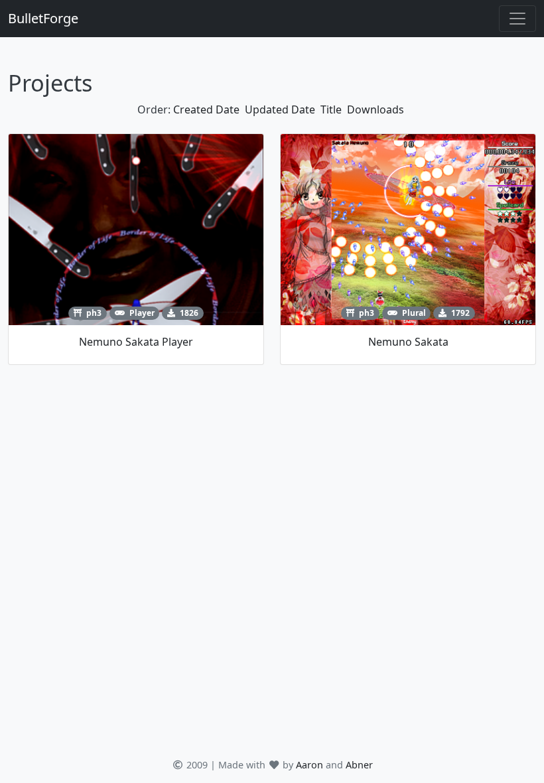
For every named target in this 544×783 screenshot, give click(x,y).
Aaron (309, 764)
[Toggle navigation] (517, 18)
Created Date (206, 109)
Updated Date (280, 109)
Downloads (375, 109)
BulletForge (43, 18)
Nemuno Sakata (408, 341)
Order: (153, 109)
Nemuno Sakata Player (136, 341)
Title (331, 109)
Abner (359, 764)
